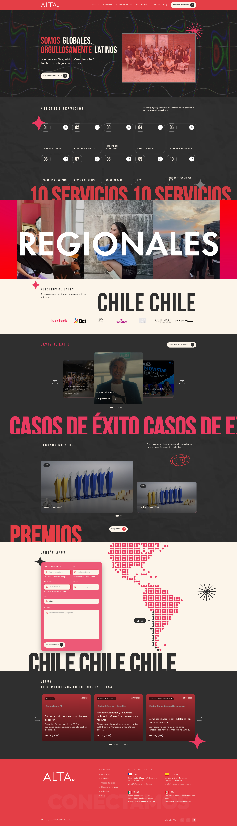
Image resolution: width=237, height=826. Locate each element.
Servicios (107, 5)
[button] (111, 407)
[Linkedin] (194, 820)
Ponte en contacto (181, 5)
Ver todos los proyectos (179, 345)
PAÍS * (46, 596)
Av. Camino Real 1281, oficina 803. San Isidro (180, 797)
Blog (165, 5)
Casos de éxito (142, 5)
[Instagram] (182, 820)
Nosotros (96, 5)
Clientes (156, 5)
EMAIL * (75, 567)
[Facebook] (188, 820)
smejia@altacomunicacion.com (178, 784)
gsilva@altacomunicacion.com (140, 784)
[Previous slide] (55, 382)
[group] (87, 487)
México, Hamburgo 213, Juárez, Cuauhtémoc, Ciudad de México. (141, 797)
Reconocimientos (123, 5)
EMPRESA (76, 581)
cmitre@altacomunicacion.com (178, 801)
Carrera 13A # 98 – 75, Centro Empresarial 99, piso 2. (176, 779)
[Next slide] (182, 382)
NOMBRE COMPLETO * (52, 567)
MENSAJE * (48, 607)
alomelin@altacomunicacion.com (141, 801)
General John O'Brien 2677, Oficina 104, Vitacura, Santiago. (143, 779)
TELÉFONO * (49, 581)
